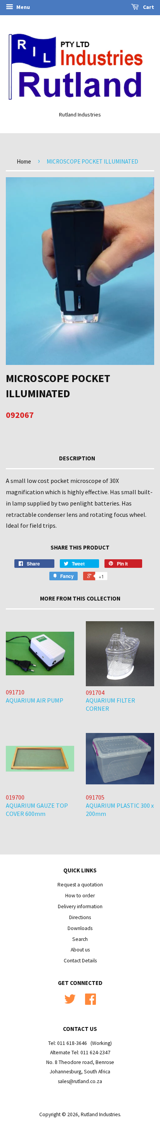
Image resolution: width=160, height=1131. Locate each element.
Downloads (80, 928)
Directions (80, 917)
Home (24, 161)
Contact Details (80, 960)
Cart (148, 7)
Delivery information (80, 906)
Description (77, 458)
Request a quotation (80, 884)
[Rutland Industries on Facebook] (90, 1002)
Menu (22, 7)
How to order (80, 895)
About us (80, 949)
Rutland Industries (100, 1114)
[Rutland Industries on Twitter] (70, 1002)
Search (80, 939)
